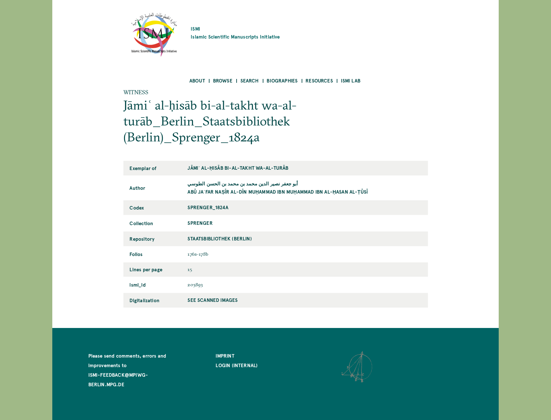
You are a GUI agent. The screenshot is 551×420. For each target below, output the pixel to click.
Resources (319, 80)
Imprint (225, 355)
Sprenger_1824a (207, 207)
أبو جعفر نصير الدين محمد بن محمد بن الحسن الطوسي (242, 183)
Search (249, 80)
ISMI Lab (350, 80)
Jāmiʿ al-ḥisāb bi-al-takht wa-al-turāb (237, 167)
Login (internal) (237, 365)
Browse (222, 80)
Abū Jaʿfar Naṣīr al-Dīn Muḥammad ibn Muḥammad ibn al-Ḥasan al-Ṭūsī (277, 191)
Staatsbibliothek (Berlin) (219, 238)
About (197, 80)
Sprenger (199, 222)
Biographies (282, 80)
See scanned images (212, 299)
